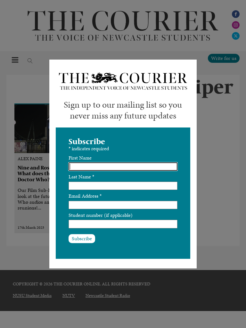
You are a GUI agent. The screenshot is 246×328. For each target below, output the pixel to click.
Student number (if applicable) (101, 215)
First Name (80, 157)
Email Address (85, 196)
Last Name (81, 176)
